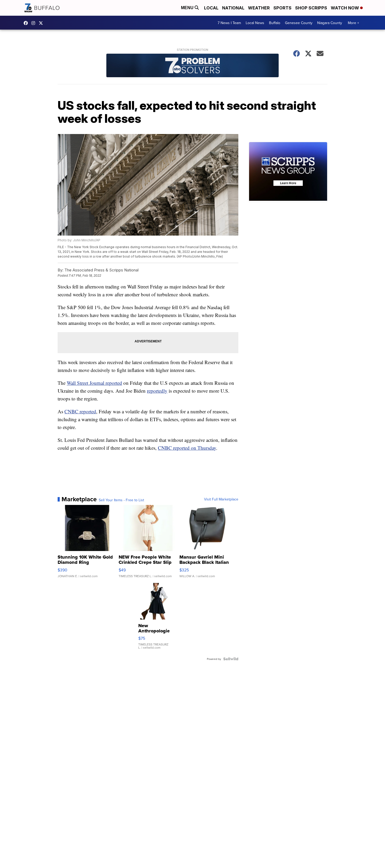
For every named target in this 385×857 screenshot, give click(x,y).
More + (353, 22)
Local (211, 7)
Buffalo (274, 22)
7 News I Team (229, 22)
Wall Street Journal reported (94, 383)
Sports (282, 7)
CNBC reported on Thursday (187, 447)
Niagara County (329, 22)
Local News (255, 22)
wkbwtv (27, 23)
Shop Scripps (311, 7)
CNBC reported (80, 411)
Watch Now (345, 7)
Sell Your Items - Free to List (121, 500)
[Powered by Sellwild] (230, 659)
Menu (188, 7)
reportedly (157, 390)
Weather (259, 7)
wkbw (34, 23)
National (233, 7)
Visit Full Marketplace (221, 499)
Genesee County (298, 22)
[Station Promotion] (192, 66)
